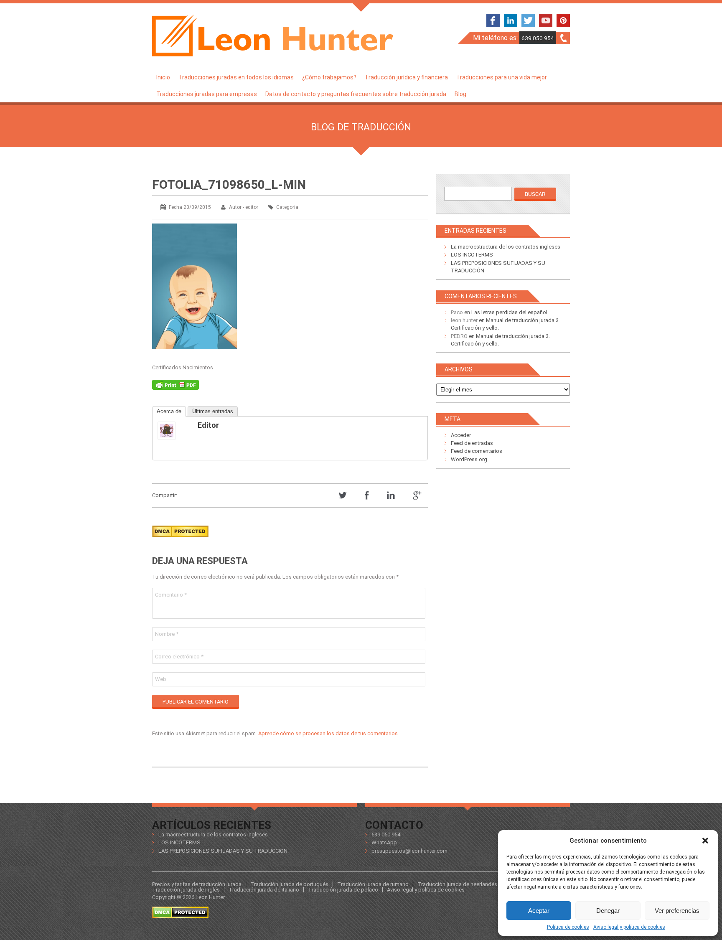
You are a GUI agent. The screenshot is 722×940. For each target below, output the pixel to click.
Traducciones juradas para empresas (206, 94)
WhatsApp (384, 842)
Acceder (461, 435)
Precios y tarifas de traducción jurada (197, 884)
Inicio (163, 77)
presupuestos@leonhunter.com (409, 851)
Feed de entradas (472, 443)
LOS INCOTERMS (472, 255)
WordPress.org (469, 459)
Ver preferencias (677, 910)
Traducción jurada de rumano (373, 884)
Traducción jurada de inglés (186, 890)
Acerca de (169, 411)
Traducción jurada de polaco (343, 890)
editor (208, 425)
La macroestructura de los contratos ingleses (505, 247)
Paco (457, 312)
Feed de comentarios (476, 451)
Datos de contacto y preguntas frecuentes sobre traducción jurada (355, 94)
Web (160, 679)
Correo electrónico (179, 656)
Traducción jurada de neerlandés (457, 884)
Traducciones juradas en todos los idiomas (236, 77)
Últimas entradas (212, 411)
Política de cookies (568, 927)
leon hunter (464, 320)
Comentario (171, 595)
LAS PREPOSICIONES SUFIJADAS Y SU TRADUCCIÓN (222, 851)
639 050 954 (537, 38)
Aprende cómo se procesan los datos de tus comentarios (328, 733)
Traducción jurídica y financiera (406, 77)
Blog (460, 94)
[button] (705, 840)
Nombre (166, 634)
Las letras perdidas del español (509, 312)
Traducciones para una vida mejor (501, 77)
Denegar (608, 910)
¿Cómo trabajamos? (329, 77)
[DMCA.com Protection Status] (180, 539)
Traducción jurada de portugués (289, 884)
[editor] (174, 431)
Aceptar (538, 910)
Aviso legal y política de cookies (629, 927)
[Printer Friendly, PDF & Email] (175, 387)
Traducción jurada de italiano (264, 890)
